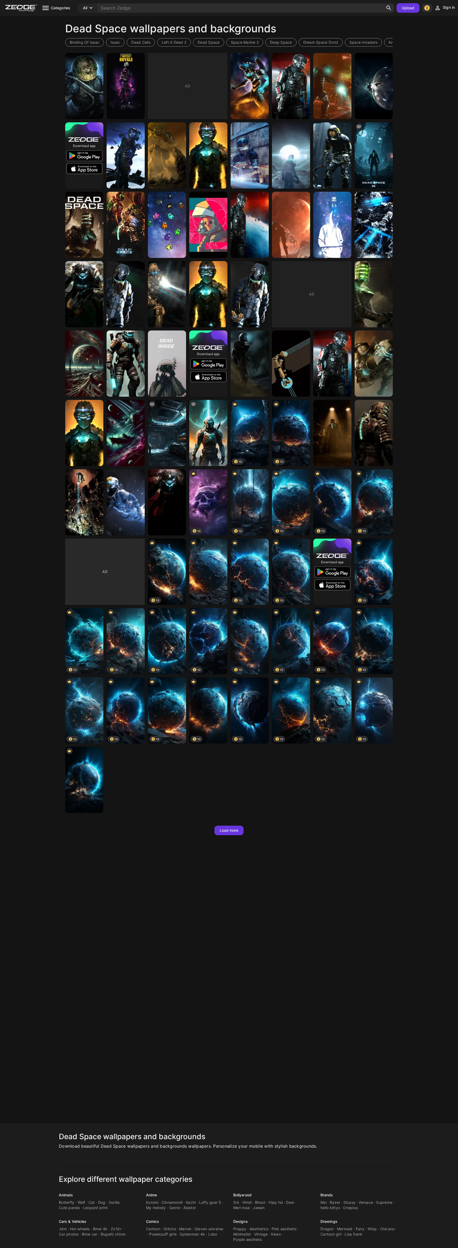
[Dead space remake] (332, 433)
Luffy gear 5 (210, 1202)
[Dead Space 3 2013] (126, 294)
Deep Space (281, 42)
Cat (92, 1202)
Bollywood (242, 1195)
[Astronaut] (167, 363)
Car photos (69, 1234)
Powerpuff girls (163, 1234)
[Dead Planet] (374, 86)
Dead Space (208, 42)
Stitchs (170, 1229)
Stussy (350, 1202)
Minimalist (242, 1234)
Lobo (212, 1234)
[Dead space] (250, 86)
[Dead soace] (208, 225)
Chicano (387, 1229)
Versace (366, 1202)
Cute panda (69, 1207)
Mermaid (345, 1229)
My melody (156, 1207)
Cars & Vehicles (73, 1221)
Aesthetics (259, 1229)
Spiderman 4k (192, 1234)
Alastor (189, 1207)
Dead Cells (141, 42)
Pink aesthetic (284, 1229)
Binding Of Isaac (84, 42)
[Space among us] (167, 225)
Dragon (327, 1229)
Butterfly (66, 1202)
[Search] (388, 8)
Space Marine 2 (245, 42)
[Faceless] (332, 225)
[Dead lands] (84, 363)
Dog (101, 1202)
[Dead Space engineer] (126, 363)
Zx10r (116, 1229)
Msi (323, 1202)
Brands (326, 1195)
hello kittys (330, 1207)
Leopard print (95, 1207)
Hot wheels (80, 1229)
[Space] (84, 86)
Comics (152, 1221)
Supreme (384, 1202)
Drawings (328, 1221)
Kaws (276, 1234)
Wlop (372, 1229)
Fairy (360, 1229)
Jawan (259, 1207)
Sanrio (174, 1207)
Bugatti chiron (113, 1234)
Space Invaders (363, 42)
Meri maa (241, 1207)
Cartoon (153, 1229)
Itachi (191, 1202)
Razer (335, 1202)
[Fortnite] (126, 86)
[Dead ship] (126, 433)
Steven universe (209, 1229)
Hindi (247, 1202)
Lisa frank (353, 1234)
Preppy (239, 1229)
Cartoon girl (330, 1234)
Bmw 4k (100, 1229)
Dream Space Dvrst (320, 42)
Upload (408, 8)
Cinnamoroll (172, 1202)
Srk (236, 1202)
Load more (229, 830)
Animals (66, 1195)
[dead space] (208, 433)
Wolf (81, 1202)
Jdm (63, 1229)
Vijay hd (275, 1202)
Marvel (185, 1229)
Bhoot (260, 1202)
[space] (208, 572)
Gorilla (114, 1202)
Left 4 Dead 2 (174, 42)
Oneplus (350, 1207)
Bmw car (90, 1234)
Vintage (261, 1234)
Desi (290, 1202)
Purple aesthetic (247, 1239)
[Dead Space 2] (250, 363)
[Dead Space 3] (291, 86)
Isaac (115, 42)
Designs (240, 1221)
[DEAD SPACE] (84, 225)
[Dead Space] (332, 86)
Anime (151, 1195)
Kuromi (152, 1202)
